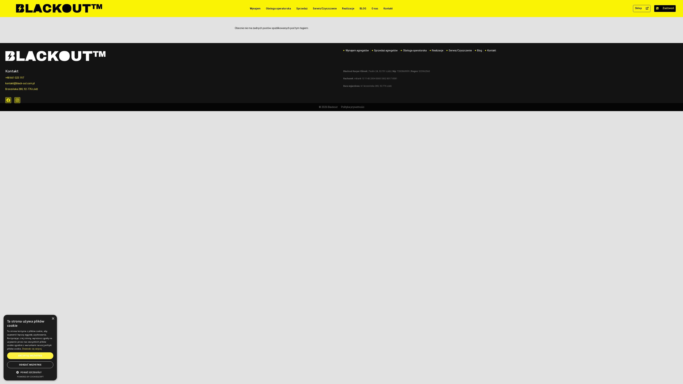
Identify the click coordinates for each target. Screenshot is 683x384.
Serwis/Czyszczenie (325, 8)
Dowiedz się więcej (32, 348)
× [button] (53, 318)
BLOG (363, 8)
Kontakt (388, 8)
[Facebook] (8, 100)
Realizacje (348, 8)
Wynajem (255, 8)
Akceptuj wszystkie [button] (30, 355)
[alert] (30, 347)
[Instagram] (17, 100)
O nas (375, 8)
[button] (30, 372)
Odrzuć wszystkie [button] (30, 364)
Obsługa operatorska (278, 8)
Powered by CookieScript (30, 376)
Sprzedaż (302, 8)
